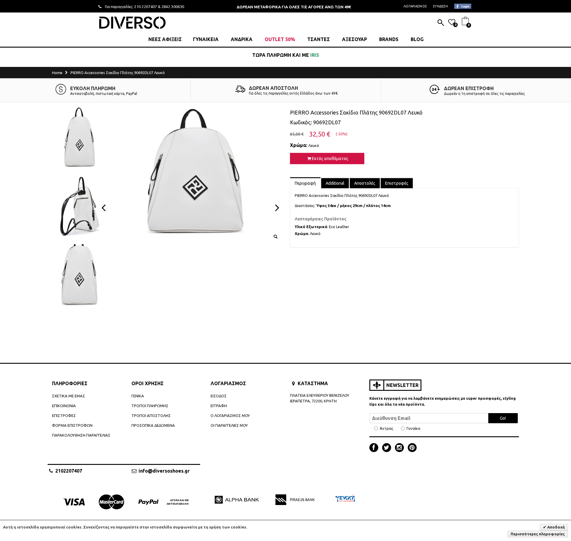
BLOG (417, 39)
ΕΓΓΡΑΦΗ (219, 406)
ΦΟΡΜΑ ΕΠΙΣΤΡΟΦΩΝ (72, 425)
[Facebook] (375, 448)
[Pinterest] (412, 448)
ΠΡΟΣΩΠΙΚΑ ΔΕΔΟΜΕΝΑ (153, 425)
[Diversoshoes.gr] (132, 22)
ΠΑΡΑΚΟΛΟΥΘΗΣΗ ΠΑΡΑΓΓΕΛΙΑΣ (81, 435)
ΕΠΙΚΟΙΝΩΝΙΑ (64, 406)
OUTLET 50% (280, 39)
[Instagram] (401, 448)
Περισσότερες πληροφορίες (538, 534)
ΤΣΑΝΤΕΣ (318, 39)
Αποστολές (364, 183)
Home (57, 72)
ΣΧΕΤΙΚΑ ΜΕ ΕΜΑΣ (68, 396)
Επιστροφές (396, 183)
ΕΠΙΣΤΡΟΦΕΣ (64, 415)
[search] (441, 23)
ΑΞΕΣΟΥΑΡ (354, 39)
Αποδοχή (555, 527)
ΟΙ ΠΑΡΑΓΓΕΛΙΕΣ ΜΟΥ (229, 425)
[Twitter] (388, 448)
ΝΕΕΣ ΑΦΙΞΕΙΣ (165, 39)
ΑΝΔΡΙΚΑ (241, 39)
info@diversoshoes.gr (164, 470)
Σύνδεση (440, 6)
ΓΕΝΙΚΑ (137, 396)
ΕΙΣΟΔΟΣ (219, 396)
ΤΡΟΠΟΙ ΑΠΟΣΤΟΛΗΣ (151, 415)
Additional (335, 183)
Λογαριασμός (415, 6)
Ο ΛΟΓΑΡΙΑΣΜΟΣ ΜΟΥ (230, 415)
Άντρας (386, 428)
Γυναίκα (413, 428)
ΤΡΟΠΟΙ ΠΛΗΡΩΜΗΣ (149, 406)
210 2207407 (145, 6)
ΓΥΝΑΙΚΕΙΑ (206, 39)
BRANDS (389, 39)
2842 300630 (172, 6)
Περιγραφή (305, 183)
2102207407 (68, 470)
